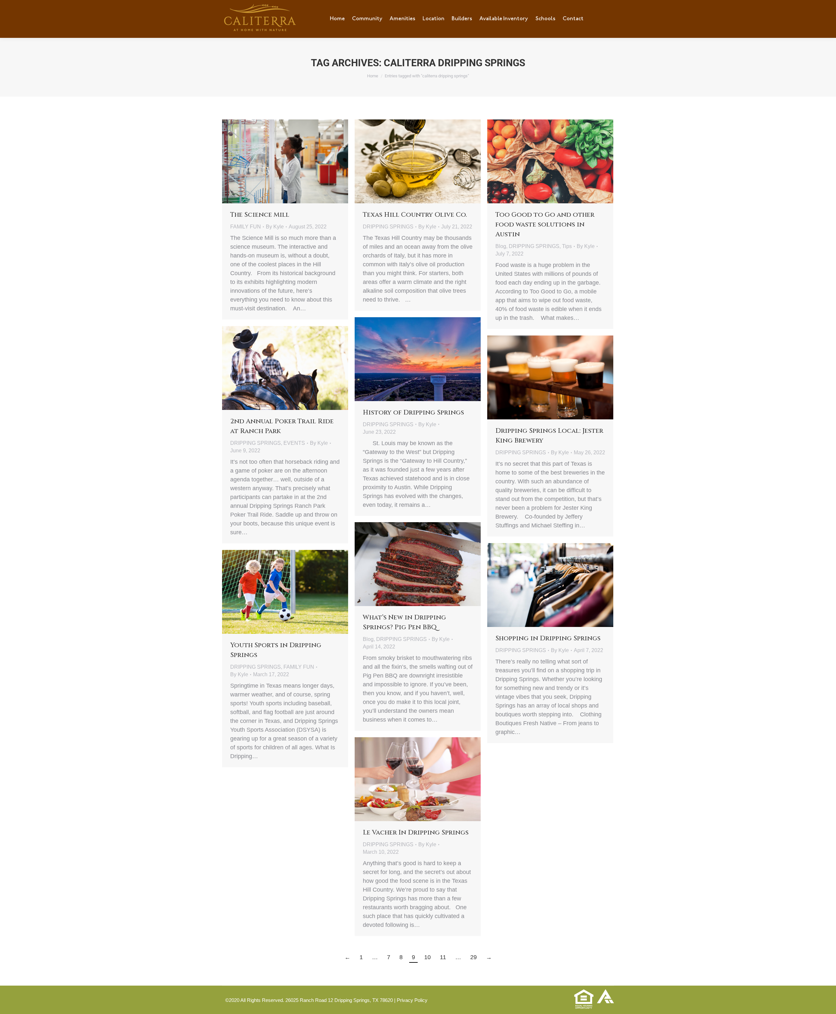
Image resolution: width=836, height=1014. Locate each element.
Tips (567, 246)
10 (427, 957)
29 (473, 957)
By (275, 226)
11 (443, 957)
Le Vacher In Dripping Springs (416, 832)
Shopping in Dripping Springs (548, 638)
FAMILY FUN (245, 226)
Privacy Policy (412, 1000)
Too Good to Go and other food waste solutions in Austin (544, 224)
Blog (500, 246)
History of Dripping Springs (413, 412)
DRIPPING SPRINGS (388, 226)
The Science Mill (259, 214)
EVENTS (294, 443)
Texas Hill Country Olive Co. (415, 214)
